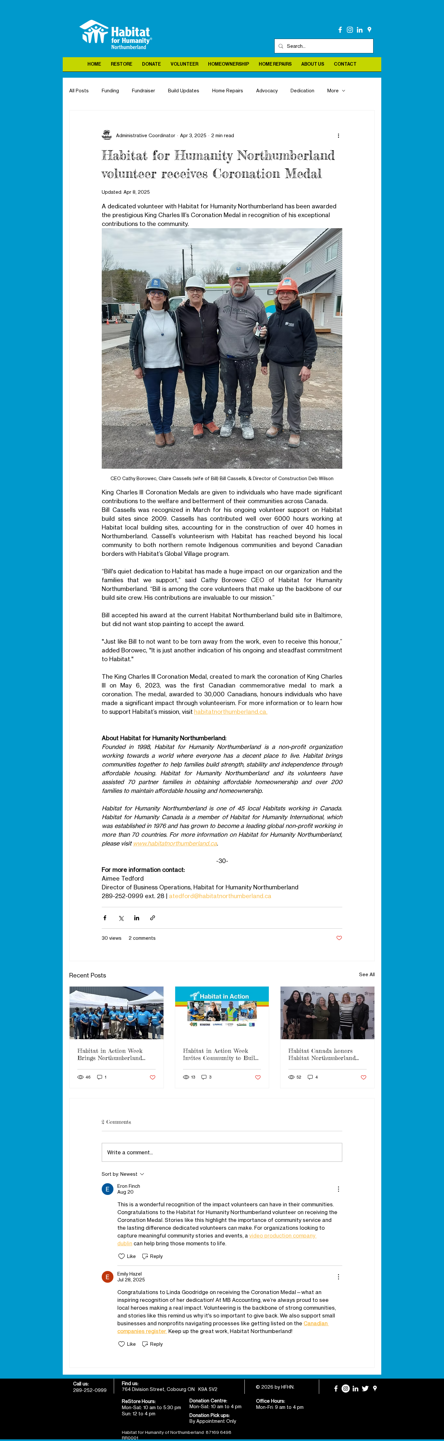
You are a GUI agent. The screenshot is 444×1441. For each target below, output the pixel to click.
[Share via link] (153, 918)
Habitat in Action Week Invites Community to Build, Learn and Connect (221, 1054)
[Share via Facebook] (105, 918)
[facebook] (340, 30)
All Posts (79, 90)
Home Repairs (227, 90)
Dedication (302, 90)
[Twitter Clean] (365, 1388)
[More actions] (338, 135)
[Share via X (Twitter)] (121, 918)
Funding (110, 90)
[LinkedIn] (360, 30)
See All (367, 974)
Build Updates (183, 90)
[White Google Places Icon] (369, 30)
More (333, 90)
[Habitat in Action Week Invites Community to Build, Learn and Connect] (222, 1013)
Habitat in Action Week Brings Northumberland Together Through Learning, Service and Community (109, 1054)
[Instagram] (350, 30)
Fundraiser (143, 90)
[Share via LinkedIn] (137, 918)
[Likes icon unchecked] (121, 1256)
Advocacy (267, 90)
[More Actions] (338, 1189)
